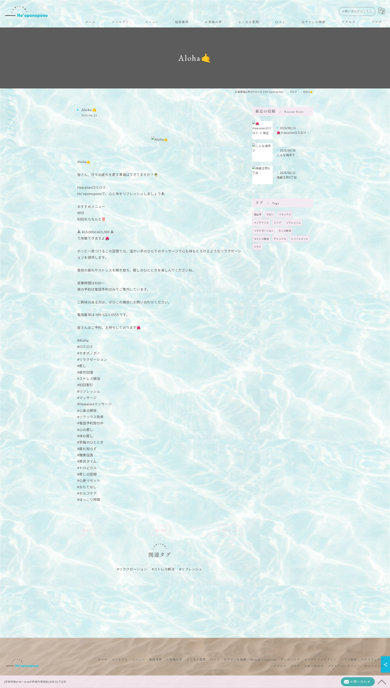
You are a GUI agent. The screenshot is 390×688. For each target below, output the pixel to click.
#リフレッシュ (190, 569)
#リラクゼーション (132, 569)
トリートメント (299, 238)
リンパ (277, 222)
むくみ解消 (285, 230)
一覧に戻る (159, 530)
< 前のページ (88, 530)
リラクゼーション (264, 230)
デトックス (280, 238)
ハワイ (257, 246)
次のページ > (230, 530)
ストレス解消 (261, 238)
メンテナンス (261, 222)
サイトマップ (374, 666)
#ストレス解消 (163, 569)
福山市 (257, 214)
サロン (270, 214)
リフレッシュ (293, 222)
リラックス (285, 214)
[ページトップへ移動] (382, 682)
